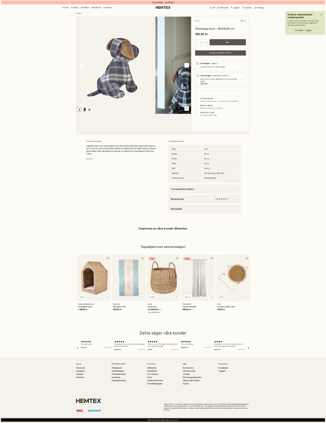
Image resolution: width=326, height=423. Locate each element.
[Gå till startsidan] (163, 7)
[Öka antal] (205, 42)
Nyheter (65, 7)
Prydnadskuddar (119, 374)
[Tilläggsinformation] (160, 310)
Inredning (116, 377)
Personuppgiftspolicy (192, 377)
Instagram (80, 371)
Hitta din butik (189, 371)
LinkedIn (80, 374)
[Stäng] (321, 14)
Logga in (222, 371)
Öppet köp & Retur (191, 380)
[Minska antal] (197, 42)
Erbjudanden (96, 7)
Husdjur (78, 13)
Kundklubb (152, 371)
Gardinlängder (118, 371)
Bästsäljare (85, 7)
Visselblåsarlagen (154, 383)
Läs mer (89, 159)
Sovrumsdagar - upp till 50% (163, 2)
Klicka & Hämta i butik (220, 53)
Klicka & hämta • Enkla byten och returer (163, 420)
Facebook (80, 368)
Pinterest (80, 377)
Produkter (75, 7)
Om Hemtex (152, 374)
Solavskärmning (119, 380)
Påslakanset (117, 368)
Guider (186, 383)
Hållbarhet (152, 368)
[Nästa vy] (186, 65)
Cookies (186, 374)
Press (149, 377)
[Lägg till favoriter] (186, 108)
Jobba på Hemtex (155, 380)
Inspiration (107, 7)
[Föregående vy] (81, 65)
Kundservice (188, 368)
